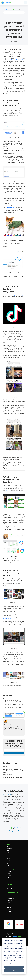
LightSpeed (9, 907)
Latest (4, 16)
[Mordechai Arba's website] (23, 721)
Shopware (9, 911)
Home (8, 846)
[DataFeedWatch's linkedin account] (8, 934)
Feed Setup (9, 887)
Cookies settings (14, 963)
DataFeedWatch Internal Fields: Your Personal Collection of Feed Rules (13, 770)
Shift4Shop (9, 900)
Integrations (10, 848)
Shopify (8, 895)
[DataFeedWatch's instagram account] (18, 934)
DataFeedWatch (7, 795)
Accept (14, 967)
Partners (9, 875)
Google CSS (9, 888)
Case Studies (10, 863)
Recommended (13, 16)
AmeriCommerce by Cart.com (14, 915)
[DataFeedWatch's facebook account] (13, 934)
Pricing (8, 852)
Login (8, 877)
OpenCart (9, 905)
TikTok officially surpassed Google (15, 295)
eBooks (23, 16)
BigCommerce (10, 898)
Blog (20, 10)
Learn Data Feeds (11, 862)
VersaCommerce (11, 913)
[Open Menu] (25, 2)
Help (8, 850)
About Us (9, 871)
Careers (9, 879)
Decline (14, 970)
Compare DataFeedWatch (13, 860)
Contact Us (9, 873)
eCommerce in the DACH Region (13, 777)
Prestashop (9, 909)
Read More (6, 733)
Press (8, 881)
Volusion (9, 902)
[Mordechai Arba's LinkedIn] (21, 721)
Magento (9, 896)
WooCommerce (10, 904)
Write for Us (14, 832)
